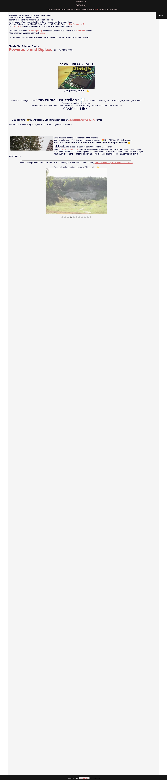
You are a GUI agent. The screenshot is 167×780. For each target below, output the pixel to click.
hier (96, 9)
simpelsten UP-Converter (82, 120)
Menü (161, 15)
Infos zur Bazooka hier (68, 149)
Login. (42, 33)
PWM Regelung (35, 31)
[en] (10, 158)
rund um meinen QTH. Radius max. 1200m (114, 163)
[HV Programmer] (76, 24)
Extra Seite (17, 26)
